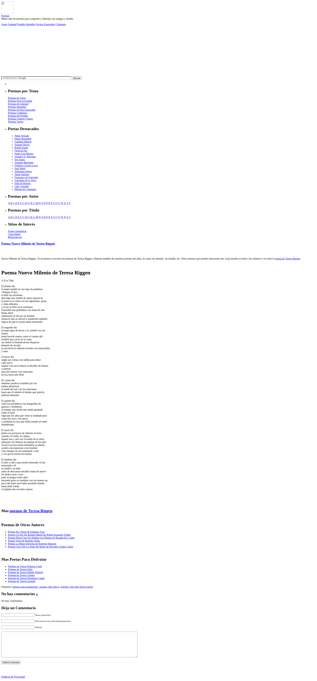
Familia (21, 24)
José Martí (20, 168)
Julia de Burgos (23, 183)
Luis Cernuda (22, 186)
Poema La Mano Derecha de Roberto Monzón (32, 543)
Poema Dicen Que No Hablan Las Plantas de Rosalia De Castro (41, 537)
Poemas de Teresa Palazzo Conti (25, 566)
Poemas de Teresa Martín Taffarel (25, 572)
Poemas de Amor (17, 98)
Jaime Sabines (22, 174)
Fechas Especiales (45, 24)
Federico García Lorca (26, 165)
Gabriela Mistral (23, 141)
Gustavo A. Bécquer (25, 156)
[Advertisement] (158, 52)
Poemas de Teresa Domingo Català (26, 578)
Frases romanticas (17, 231)
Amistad (12, 24)
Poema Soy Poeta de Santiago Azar (26, 531)
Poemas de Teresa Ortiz (20, 569)
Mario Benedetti (23, 138)
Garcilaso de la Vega (25, 180)
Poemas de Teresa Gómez (21, 575)
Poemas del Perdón (18, 115)
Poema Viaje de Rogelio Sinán (24, 540)
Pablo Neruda (22, 135)
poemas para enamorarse (25, 586)
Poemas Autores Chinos (20, 118)
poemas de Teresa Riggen (31, 511)
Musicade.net (15, 237)
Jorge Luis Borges (24, 153)
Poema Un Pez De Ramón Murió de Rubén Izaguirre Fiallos (39, 534)
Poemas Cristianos (17, 112)
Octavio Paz (21, 150)
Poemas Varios (15, 121)
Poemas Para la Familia (20, 101)
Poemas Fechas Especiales (21, 109)
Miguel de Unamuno (25, 189)
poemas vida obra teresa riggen (77, 586)
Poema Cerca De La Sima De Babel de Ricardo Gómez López (40, 546)
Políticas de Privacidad (13, 676)
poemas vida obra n (49, 586)
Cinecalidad (14, 234)
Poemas (5, 15)
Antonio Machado (24, 162)
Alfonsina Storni (23, 171)
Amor (4, 24)
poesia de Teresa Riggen (287, 258)
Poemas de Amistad (18, 104)
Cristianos (60, 24)
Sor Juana (20, 159)
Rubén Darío (21, 147)
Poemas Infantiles (17, 106)
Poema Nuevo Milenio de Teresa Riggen (28, 243)
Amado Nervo (22, 144)
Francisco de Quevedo (26, 177)
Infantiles (30, 24)
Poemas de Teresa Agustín (21, 581)
